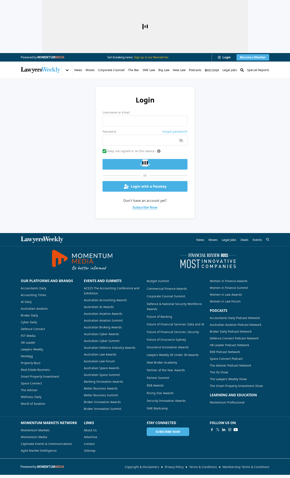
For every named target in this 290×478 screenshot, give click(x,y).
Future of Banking (159, 317)
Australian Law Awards (100, 354)
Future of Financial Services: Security (173, 332)
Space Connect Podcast (226, 359)
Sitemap (90, 450)
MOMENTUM (50, 57)
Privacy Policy (174, 467)
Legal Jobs (229, 70)
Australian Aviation (34, 308)
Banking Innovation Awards (103, 382)
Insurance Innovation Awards (168, 347)
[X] (218, 429)
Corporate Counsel (111, 70)
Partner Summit (158, 378)
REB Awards (155, 385)
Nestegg (27, 356)
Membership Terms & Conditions (245, 467)
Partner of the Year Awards (166, 370)
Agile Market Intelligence (39, 450)
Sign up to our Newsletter (151, 57)
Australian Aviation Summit (103, 320)
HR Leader (28, 342)
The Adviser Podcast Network (230, 365)
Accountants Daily (33, 288)
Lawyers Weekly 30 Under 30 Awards (173, 355)
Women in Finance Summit (229, 288)
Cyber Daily (29, 322)
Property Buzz (31, 363)
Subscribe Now (145, 207)
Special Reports (258, 70)
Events (257, 240)
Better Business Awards (101, 388)
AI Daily (26, 302)
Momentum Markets (35, 430)
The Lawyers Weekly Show (228, 379)
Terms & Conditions (203, 467)
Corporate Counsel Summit (166, 296)
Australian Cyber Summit (102, 341)
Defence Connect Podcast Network (234, 338)
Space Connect (31, 383)
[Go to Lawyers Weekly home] (40, 70)
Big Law (163, 70)
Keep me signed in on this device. (131, 151)
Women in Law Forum (225, 301)
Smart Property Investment (40, 376)
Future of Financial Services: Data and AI (175, 324)
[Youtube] (236, 429)
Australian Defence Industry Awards (109, 348)
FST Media (28, 336)
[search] (267, 239)
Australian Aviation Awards (103, 314)
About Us (90, 430)
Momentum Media (34, 437)
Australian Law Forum (99, 361)
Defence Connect (33, 329)
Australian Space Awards (101, 368)
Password (109, 131)
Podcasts (195, 70)
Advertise (90, 437)
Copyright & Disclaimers (142, 467)
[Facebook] (212, 429)
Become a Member (253, 57)
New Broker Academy (162, 362)
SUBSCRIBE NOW (168, 432)
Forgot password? (174, 131)
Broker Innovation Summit (102, 409)
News (78, 70)
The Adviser (29, 390)
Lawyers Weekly (32, 349)
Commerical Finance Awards (167, 289)
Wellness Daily (31, 397)
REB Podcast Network (225, 352)
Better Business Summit (101, 395)
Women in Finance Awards (229, 281)
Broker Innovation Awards (102, 402)
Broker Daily (29, 315)
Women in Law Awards (226, 294)
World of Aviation (33, 404)
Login (226, 57)
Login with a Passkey (148, 186)
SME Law (148, 70)
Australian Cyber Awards (101, 334)
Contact (89, 444)
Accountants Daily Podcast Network (235, 318)
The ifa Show (219, 372)
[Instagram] (230, 429)
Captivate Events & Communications (46, 444)
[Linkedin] (224, 429)
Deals (244, 240)
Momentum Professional (227, 402)
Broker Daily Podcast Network (231, 331)
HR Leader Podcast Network (229, 345)
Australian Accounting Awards (105, 300)
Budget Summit (158, 281)
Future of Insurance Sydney (166, 339)
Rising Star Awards (160, 393)
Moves (90, 70)
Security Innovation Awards (166, 401)
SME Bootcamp (157, 408)
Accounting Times (33, 295)
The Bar (133, 70)
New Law (179, 70)
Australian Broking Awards (103, 327)
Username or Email (116, 112)
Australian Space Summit (102, 375)
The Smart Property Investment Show (236, 386)
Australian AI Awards (99, 307)
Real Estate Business (35, 370)
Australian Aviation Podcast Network (235, 325)
